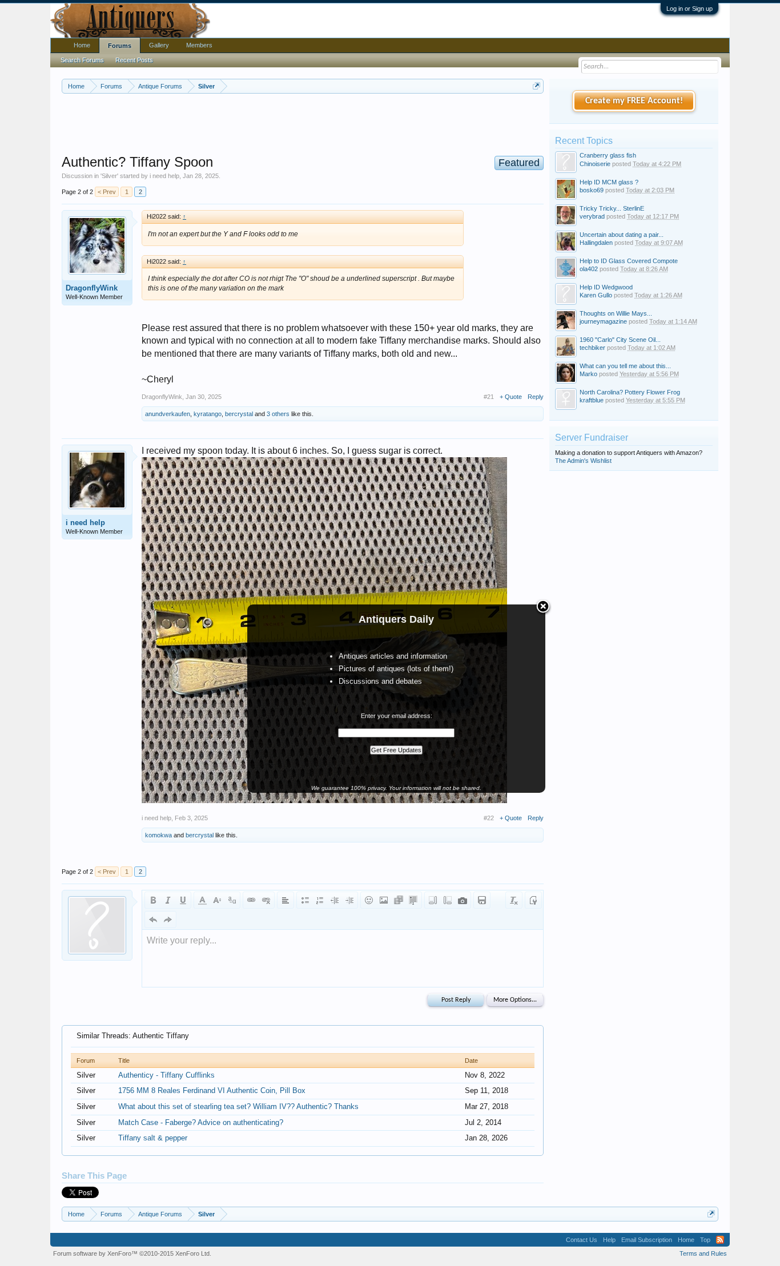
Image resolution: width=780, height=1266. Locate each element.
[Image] (384, 900)
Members (199, 45)
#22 (489, 818)
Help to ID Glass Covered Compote (629, 260)
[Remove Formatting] (514, 900)
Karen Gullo (596, 295)
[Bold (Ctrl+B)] (153, 900)
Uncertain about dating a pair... (622, 234)
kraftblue (592, 400)
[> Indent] (349, 900)
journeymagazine (603, 321)
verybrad (592, 216)
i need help (164, 175)
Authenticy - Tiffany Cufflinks (166, 1075)
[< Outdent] (334, 900)
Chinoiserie (595, 163)
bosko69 (592, 190)
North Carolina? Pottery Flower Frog (630, 392)
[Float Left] (433, 900)
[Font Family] (232, 900)
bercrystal (239, 413)
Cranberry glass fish (608, 155)
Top (705, 1239)
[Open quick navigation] (536, 86)
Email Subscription (646, 1239)
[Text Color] (202, 900)
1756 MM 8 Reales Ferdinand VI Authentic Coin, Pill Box (211, 1090)
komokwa (158, 835)
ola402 (589, 268)
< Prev (107, 191)
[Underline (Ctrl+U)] (183, 900)
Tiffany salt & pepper (152, 1138)
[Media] (398, 900)
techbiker (592, 347)
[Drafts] (482, 900)
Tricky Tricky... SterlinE (612, 208)
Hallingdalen (596, 242)
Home (82, 45)
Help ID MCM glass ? (609, 182)
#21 (489, 396)
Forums (119, 45)
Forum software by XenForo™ (132, 1253)
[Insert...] (413, 900)
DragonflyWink (92, 288)
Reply (536, 396)
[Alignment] (285, 900)
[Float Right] (448, 900)
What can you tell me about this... (625, 365)
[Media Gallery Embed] (462, 900)
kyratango (208, 413)
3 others (278, 413)
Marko (588, 373)
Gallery (159, 45)
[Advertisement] (302, 125)
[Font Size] (217, 900)
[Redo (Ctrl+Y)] (168, 919)
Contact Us (581, 1239)
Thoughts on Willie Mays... (616, 313)
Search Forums (82, 60)
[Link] (251, 900)
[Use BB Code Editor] (533, 900)
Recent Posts (134, 60)
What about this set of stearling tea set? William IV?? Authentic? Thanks (238, 1106)
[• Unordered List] (305, 900)
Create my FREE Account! (634, 101)
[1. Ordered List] (320, 900)
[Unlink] (266, 900)
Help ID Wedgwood (606, 287)
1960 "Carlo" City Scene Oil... (620, 339)
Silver (109, 175)
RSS (720, 1240)
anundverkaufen (167, 413)
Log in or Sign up (689, 8)
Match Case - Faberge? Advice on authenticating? (200, 1122)
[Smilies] (369, 900)
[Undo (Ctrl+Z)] (153, 919)
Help (609, 1239)
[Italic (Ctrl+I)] (168, 900)
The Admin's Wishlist (583, 460)
